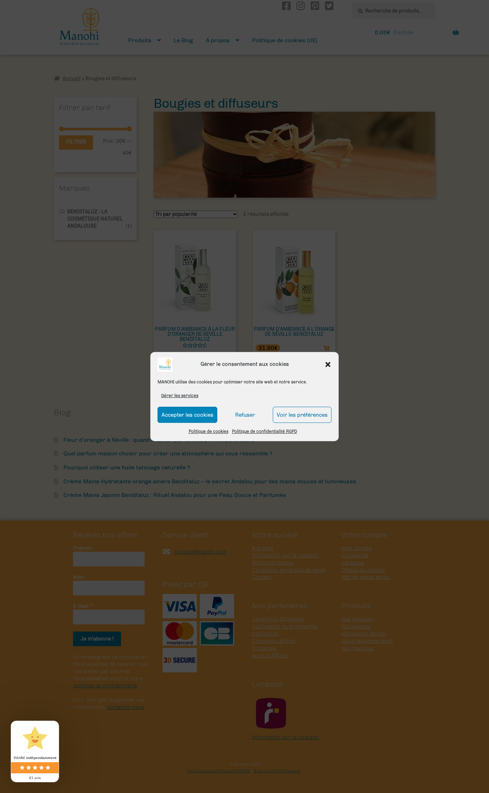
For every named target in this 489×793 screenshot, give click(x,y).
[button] (327, 364)
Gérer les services (179, 395)
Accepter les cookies (187, 415)
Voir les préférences (302, 415)
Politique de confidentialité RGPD (264, 431)
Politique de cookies (208, 431)
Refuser (245, 415)
